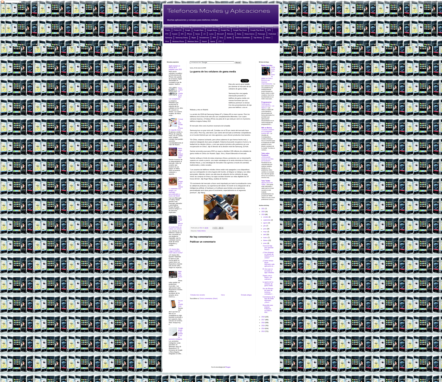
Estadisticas (269, 26)
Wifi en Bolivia (266, 128)
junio (265, 229)
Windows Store (193, 41)
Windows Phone (178, 41)
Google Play (225, 30)
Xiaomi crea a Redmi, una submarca (267, 277)
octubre (266, 217)
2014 (263, 328)
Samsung (168, 37)
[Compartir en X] (218, 228)
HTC (167, 34)
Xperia (212, 41)
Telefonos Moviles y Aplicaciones (218, 10)
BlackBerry (243, 26)
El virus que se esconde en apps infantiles (268, 270)
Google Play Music (257, 30)
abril (264, 234)
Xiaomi (204, 41)
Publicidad (272, 34)
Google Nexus (212, 30)
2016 (263, 322)
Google (187, 30)
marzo (265, 237)
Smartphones (204, 37)
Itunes (197, 34)
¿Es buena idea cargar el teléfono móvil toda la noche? (176, 251)
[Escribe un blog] (216, 228)
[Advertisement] (221, 52)
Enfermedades (255, 26)
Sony (221, 37)
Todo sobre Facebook (265, 154)
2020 (263, 211)
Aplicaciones (196, 26)
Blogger (227, 367)
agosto (265, 223)
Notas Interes (249, 34)
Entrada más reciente (197, 295)
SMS (214, 37)
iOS (182, 34)
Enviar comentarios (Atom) (208, 298)
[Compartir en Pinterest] (222, 228)
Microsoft (220, 34)
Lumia (211, 34)
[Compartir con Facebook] (220, 228)
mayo (265, 231)
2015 (263, 325)
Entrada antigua (246, 295)
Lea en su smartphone (180, 303)
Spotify (229, 37)
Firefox (167, 30)
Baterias (233, 26)
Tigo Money (257, 37)
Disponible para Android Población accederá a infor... (268, 308)
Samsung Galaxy (182, 37)
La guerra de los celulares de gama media (268, 283)
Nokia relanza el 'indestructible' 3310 (180, 153)
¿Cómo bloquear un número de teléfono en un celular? (268, 255)
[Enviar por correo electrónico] (213, 228)
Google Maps (199, 30)
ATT (224, 26)
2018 (263, 317)
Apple (218, 26)
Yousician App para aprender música (268, 247)
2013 (263, 331)
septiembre (267, 220)
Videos (267, 37)
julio (264, 226)
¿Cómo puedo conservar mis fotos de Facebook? (267, 159)
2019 (263, 214)
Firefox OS (178, 30)
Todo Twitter (265, 181)
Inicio (223, 295)
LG (204, 34)
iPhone (189, 34)
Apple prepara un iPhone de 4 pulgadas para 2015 (175, 67)
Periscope (261, 34)
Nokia (239, 34)
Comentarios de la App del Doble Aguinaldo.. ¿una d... (269, 299)
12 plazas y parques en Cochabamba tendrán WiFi (267, 131)
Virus (167, 41)
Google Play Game (240, 30)
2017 (263, 320)
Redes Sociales (266, 65)
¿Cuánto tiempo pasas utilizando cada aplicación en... (269, 263)
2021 (263, 208)
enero (265, 243)
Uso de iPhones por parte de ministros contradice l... (268, 291)
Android (186, 26)
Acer (178, 26)
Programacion (266, 102)
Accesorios (169, 26)
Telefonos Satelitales (242, 37)
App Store (208, 26)
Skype (193, 37)
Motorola (230, 34)
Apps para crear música (180, 275)
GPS (269, 30)
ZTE (220, 41)
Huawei (174, 34)
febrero (265, 240)
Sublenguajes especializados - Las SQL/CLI (267, 106)
